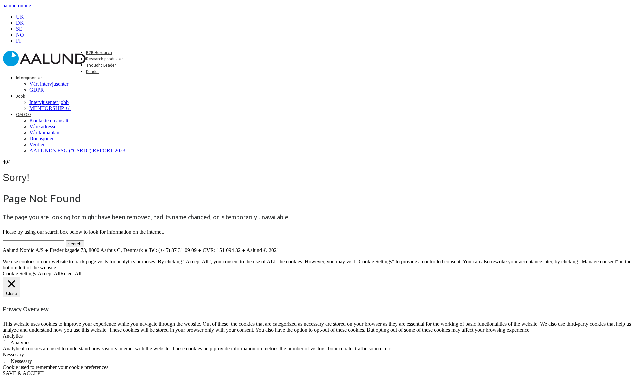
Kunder (92, 71)
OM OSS (23, 114)
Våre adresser (43, 126)
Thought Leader (101, 65)
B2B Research (99, 52)
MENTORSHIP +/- (50, 108)
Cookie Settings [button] (19, 273)
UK (20, 17)
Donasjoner (41, 138)
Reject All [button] (70, 273)
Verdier (37, 144)
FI (18, 41)
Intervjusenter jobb (49, 102)
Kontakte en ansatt (48, 120)
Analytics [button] (13, 336)
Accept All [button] (49, 273)
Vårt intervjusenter (48, 84)
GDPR (36, 90)
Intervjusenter (29, 78)
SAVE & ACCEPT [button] (23, 373)
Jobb (20, 96)
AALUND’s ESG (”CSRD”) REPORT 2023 (77, 150)
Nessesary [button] (13, 354)
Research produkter (104, 59)
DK (20, 23)
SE (19, 29)
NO (20, 35)
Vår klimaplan (44, 132)
